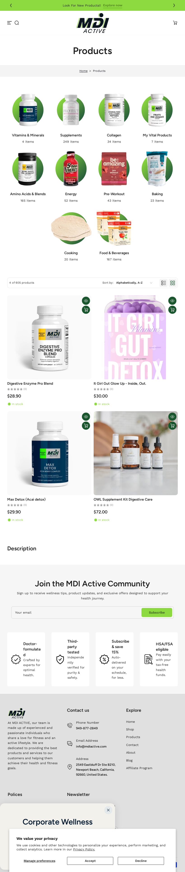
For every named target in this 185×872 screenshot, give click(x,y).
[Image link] (28, 118)
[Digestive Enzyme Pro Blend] (49, 337)
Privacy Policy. (84, 849)
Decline (141, 861)
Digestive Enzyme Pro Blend (30, 383)
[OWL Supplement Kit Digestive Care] (136, 453)
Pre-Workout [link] (114, 194)
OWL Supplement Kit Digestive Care (123, 499)
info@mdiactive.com (91, 746)
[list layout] (164, 283)
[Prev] (10, 5)
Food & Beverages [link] (114, 253)
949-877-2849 (87, 728)
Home (83, 70)
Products (133, 737)
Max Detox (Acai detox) (26, 499)
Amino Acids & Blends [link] (28, 194)
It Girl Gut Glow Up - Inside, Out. (120, 383)
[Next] (174, 5)
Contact (132, 745)
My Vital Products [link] (157, 135)
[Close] (108, 810)
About (130, 752)
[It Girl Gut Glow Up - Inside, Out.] (136, 337)
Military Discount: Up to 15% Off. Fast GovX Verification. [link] (82, 5)
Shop (130, 729)
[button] (17, 23)
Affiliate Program (139, 768)
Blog (129, 760)
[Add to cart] (86, 310)
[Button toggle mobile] (10, 23)
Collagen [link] (114, 135)
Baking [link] (157, 194)
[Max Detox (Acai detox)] (49, 453)
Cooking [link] (71, 253)
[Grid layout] (173, 283)
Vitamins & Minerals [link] (28, 135)
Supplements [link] (71, 135)
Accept (90, 861)
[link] (136, 5)
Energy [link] (71, 194)
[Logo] (92, 23)
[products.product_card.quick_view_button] (86, 301)
